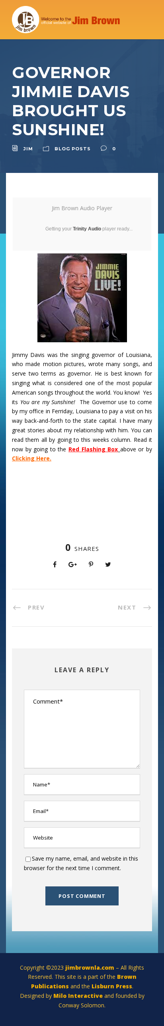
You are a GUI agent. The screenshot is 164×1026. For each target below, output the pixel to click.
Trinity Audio (87, 229)
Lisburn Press (112, 986)
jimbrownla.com (89, 967)
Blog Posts (73, 149)
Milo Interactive (78, 995)
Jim (28, 149)
